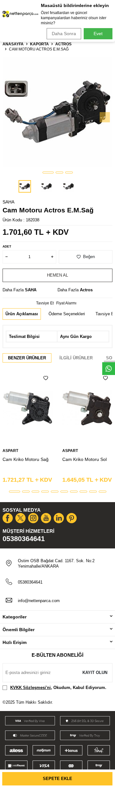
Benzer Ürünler (27, 358)
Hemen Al (57, 275)
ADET (7, 246)
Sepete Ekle (57, 778)
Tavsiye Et (45, 303)
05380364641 (24, 539)
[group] (57, 112)
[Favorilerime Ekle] (45, 378)
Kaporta (39, 44)
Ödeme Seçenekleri (67, 313)
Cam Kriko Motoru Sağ (26, 459)
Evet (98, 33)
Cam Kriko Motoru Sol (84, 459)
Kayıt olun (94, 672)
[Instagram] (33, 518)
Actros (63, 44)
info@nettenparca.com (39, 600)
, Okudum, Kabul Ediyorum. (58, 687)
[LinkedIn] (59, 518)
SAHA (8, 201)
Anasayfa (13, 44)
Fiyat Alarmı (66, 303)
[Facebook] (8, 518)
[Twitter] (20, 518)
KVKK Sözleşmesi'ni (30, 687)
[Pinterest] (71, 518)
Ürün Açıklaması (21, 313)
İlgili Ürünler (76, 358)
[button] (48, 172)
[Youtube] (46, 518)
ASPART (10, 450)
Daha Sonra (64, 33)
